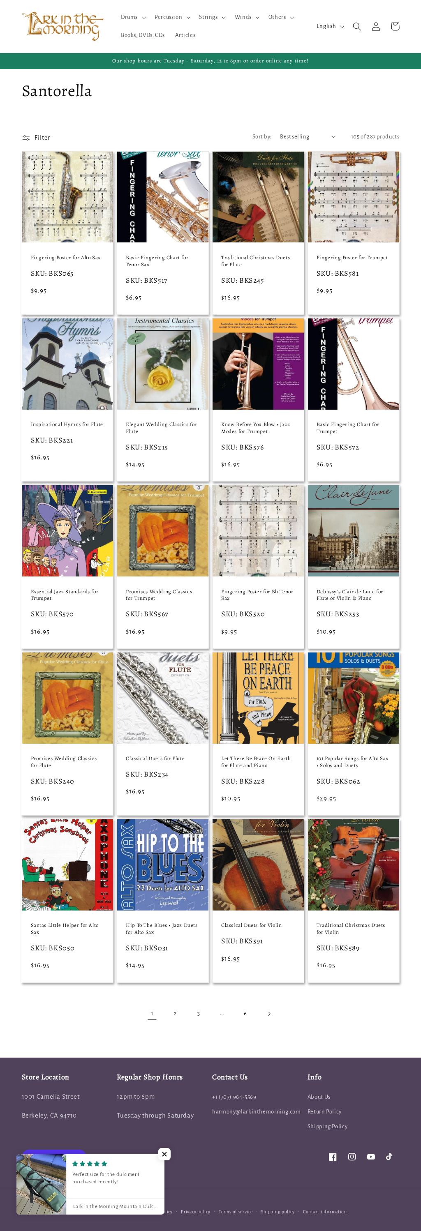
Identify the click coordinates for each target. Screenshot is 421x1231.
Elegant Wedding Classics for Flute (161, 428)
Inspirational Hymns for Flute (67, 424)
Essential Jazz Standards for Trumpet (65, 595)
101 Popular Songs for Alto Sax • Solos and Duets (353, 762)
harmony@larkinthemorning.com (256, 1112)
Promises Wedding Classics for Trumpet (159, 595)
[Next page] (268, 1013)
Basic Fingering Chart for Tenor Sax (157, 261)
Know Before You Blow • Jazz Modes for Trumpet (255, 428)
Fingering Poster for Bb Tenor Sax (257, 595)
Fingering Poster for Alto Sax (66, 257)
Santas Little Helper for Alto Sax (65, 929)
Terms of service (236, 1212)
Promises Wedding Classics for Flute (64, 762)
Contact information (325, 1212)
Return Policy (325, 1112)
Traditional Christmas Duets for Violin (351, 929)
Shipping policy (277, 1212)
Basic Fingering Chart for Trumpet (348, 428)
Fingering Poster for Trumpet (352, 257)
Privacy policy (195, 1212)
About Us (319, 1097)
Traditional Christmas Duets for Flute (255, 261)
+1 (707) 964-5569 (234, 1097)
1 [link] (152, 1013)
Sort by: (261, 137)
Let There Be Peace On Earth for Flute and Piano (256, 762)
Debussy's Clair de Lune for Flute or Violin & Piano (350, 595)
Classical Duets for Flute (155, 758)
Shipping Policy (327, 1126)
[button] (132, 17)
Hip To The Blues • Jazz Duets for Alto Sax (161, 929)
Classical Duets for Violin (251, 925)
